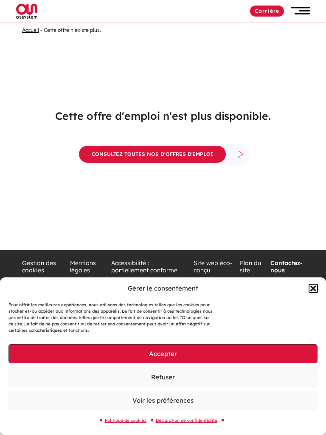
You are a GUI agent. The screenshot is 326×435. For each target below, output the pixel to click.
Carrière (267, 11)
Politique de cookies (125, 420)
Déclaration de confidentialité (186, 420)
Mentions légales (83, 267)
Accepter (163, 354)
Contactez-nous (286, 267)
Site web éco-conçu (213, 267)
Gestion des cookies (39, 267)
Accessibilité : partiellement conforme (144, 267)
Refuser (163, 377)
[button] (313, 288)
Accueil (30, 30)
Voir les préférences (163, 400)
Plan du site (250, 267)
